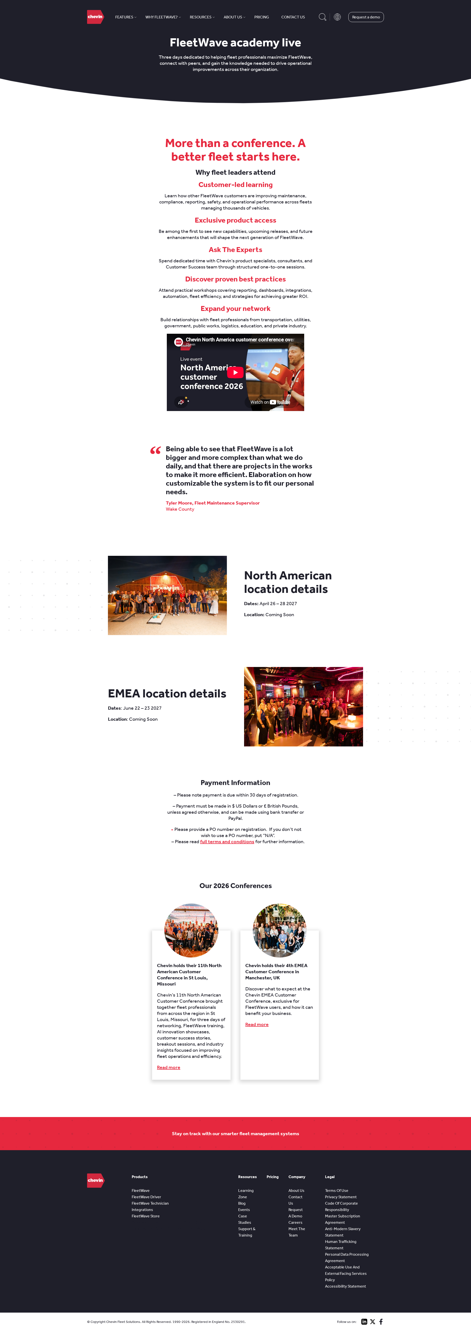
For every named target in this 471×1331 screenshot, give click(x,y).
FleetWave (141, 1190)
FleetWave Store (146, 1216)
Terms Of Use (336, 1190)
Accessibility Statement (345, 1286)
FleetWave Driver (146, 1197)
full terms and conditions (227, 841)
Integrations (142, 1209)
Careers (295, 1222)
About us (233, 17)
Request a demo (366, 17)
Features (124, 17)
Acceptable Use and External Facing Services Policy (346, 1273)
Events (244, 1209)
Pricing (261, 17)
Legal (330, 1176)
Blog (242, 1203)
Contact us (293, 17)
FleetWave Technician (150, 1203)
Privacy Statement (341, 1197)
